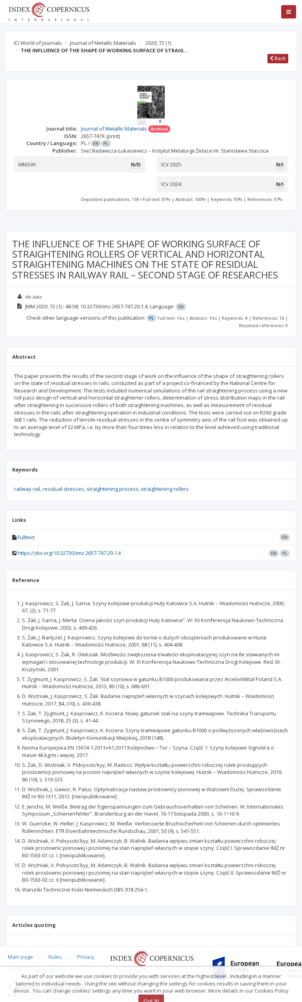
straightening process (112, 488)
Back (279, 58)
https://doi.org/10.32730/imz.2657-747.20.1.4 (69, 552)
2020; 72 (158, 42)
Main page (20, 956)
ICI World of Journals (38, 42)
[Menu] (288, 11)
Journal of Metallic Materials (103, 42)
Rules (55, 956)
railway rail (27, 488)
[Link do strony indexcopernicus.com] (151, 959)
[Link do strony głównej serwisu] (49, 11)
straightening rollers (165, 488)
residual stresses (63, 488)
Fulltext (26, 537)
